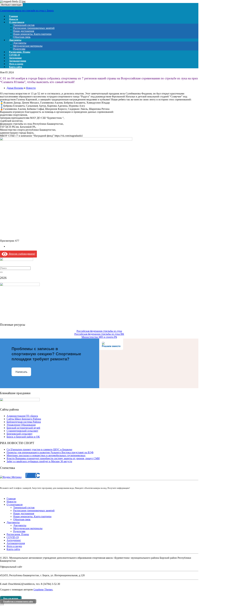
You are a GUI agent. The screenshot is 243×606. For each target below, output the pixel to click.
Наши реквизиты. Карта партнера (32, 34)
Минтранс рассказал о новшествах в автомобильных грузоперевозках (46, 455)
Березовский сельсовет (19, 433)
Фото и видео (14, 546)
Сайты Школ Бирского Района (24, 418)
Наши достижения (23, 31)
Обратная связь (21, 519)
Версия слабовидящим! (21, 253)
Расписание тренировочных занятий (34, 28)
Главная (11, 498)
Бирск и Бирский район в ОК (23, 436)
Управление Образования (21, 424)
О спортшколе (16, 22)
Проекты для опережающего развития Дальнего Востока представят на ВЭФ (50, 452)
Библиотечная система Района (24, 421)
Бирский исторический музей (23, 427)
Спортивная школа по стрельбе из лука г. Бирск (27, 10)
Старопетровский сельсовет (22, 430)
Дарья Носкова (15, 88)
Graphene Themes (43, 589)
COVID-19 (13, 537)
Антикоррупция (16, 543)
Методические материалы (27, 45)
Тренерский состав (24, 25)
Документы (15, 40)
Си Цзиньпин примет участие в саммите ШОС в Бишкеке (39, 449)
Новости (31, 88)
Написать (21, 371)
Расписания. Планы (18, 534)
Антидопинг (14, 540)
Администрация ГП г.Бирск (22, 415)
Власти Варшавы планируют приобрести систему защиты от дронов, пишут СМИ (53, 458)
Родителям (19, 531)
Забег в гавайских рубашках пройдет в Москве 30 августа (39, 461)
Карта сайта (15, 67)
